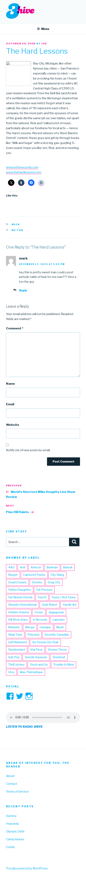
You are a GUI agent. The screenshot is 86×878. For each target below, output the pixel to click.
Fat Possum (44, 590)
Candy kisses (15, 839)
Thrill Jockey (16, 664)
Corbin (10, 847)
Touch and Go (39, 664)
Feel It (42, 597)
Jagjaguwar (56, 612)
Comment (14, 328)
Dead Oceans (17, 582)
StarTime (36, 649)
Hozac (38, 612)
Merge (30, 627)
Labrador (58, 619)
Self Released (17, 642)
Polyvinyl (33, 634)
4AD (11, 567)
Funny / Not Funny (64, 597)
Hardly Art (70, 604)
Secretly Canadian (57, 634)
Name (10, 383)
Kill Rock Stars (18, 619)
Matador (14, 627)
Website (12, 425)
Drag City (54, 582)
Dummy (11, 816)
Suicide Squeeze (36, 657)
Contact (11, 784)
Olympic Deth (15, 831)
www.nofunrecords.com (22, 167)
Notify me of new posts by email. (28, 450)
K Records (40, 619)
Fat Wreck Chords (20, 597)
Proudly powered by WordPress (27, 868)
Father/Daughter (19, 590)
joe (44, 43)
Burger (13, 575)
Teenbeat (58, 657)
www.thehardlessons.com (23, 172)
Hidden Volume (18, 612)
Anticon (36, 567)
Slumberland (16, 649)
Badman (52, 567)
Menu (45, 29)
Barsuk (68, 567)
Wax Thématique (31, 672)
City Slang (57, 575)
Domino (37, 582)
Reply (23, 290)
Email (10, 404)
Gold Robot (49, 604)
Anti (22, 567)
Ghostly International (22, 604)
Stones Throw (57, 649)
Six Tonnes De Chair (45, 642)
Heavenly (12, 823)
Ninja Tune (15, 634)
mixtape (45, 627)
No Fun (17, 230)
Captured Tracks (34, 575)
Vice (11, 672)
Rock (16, 224)
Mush (60, 627)
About (10, 776)
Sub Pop (14, 657)
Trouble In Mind (63, 664)
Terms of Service (17, 791)
